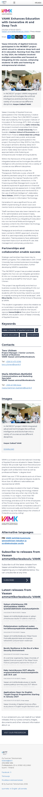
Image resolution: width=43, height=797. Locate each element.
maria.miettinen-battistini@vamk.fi (17, 388)
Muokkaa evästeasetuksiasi (12, 780)
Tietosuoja (6, 776)
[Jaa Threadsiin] (21, 37)
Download (9, 449)
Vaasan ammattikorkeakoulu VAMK (15, 32)
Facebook (5, 772)
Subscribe (9, 580)
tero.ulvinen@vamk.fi (11, 365)
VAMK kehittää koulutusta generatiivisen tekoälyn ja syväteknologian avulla (16, 540)
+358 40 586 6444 (13, 385)
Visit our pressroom (15, 733)
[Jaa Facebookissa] (9, 37)
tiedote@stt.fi (7, 761)
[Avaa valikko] (14, 2)
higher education (10, 335)
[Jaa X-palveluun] (17, 37)
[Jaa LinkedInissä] (13, 37)
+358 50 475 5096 (13, 362)
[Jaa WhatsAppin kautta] (29, 37)
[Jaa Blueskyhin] (25, 37)
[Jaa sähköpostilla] (33, 37)
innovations (33, 335)
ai (36, 330)
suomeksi (5, 789)
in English (13, 789)
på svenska (22, 789)
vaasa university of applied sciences (18, 330)
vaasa (23, 335)
